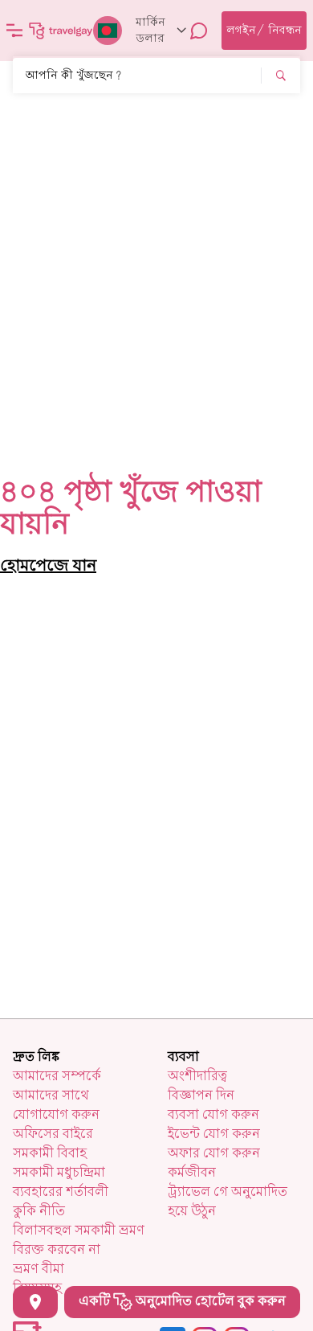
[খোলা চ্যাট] (199, 30)
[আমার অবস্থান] (35, 1302)
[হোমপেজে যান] (61, 30)
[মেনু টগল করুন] (14, 31)
